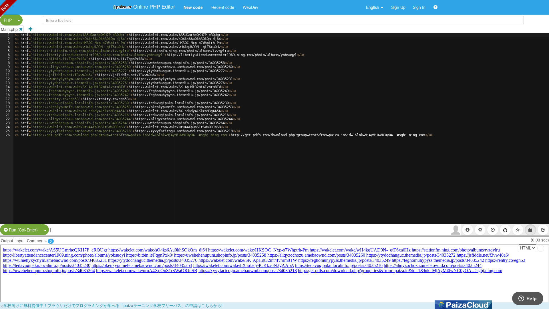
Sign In (419, 7)
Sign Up (398, 7)
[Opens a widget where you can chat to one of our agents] (527, 299)
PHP (8, 20)
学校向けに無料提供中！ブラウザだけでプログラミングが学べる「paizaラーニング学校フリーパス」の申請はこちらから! (112, 305)
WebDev (250, 7)
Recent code (222, 7)
